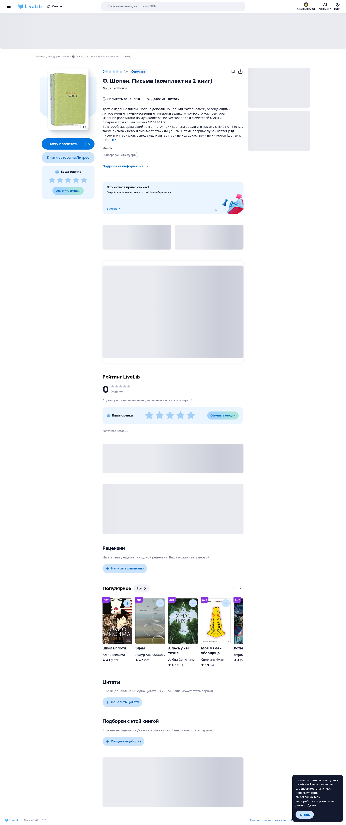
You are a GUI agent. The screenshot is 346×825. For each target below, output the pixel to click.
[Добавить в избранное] (233, 72)
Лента (57, 6)
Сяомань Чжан (212, 659)
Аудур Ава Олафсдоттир (154, 655)
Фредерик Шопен (115, 88)
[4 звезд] (76, 180)
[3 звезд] (68, 180)
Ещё (113, 140)
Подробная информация (123, 166)
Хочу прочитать (64, 144)
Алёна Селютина (181, 659)
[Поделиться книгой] (240, 72)
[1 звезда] (52, 180)
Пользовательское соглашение (268, 820)
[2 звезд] (60, 180)
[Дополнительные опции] (90, 144)
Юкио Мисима (114, 655)
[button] (68, 99)
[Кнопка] (234, 587)
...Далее (311, 805)
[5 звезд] (84, 180)
